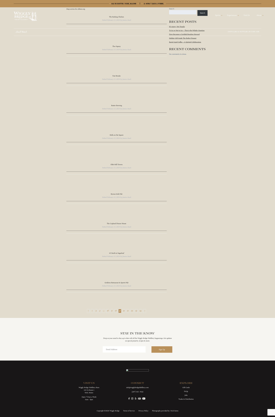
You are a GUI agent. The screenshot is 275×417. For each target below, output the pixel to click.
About (259, 15)
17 (112, 311)
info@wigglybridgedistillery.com (137, 387)
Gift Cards (186, 387)
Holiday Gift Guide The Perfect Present (182, 38)
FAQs (186, 391)
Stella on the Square (116, 135)
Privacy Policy (143, 411)
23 (136, 311)
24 (141, 311)
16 (108, 311)
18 (116, 311)
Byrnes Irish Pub (116, 194)
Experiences (232, 15)
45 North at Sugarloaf (116, 253)
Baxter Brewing (116, 105)
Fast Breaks (116, 76)
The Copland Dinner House (116, 223)
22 (132, 311)
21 (128, 311)
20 (124, 311)
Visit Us (247, 15)
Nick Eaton (174, 411)
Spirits (217, 15)
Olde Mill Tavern (117, 164)
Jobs (186, 395)
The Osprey (116, 46)
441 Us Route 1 (89, 390)
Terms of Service (129, 411)
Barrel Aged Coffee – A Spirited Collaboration (185, 42)
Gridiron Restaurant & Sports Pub (116, 282)
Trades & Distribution (186, 399)
